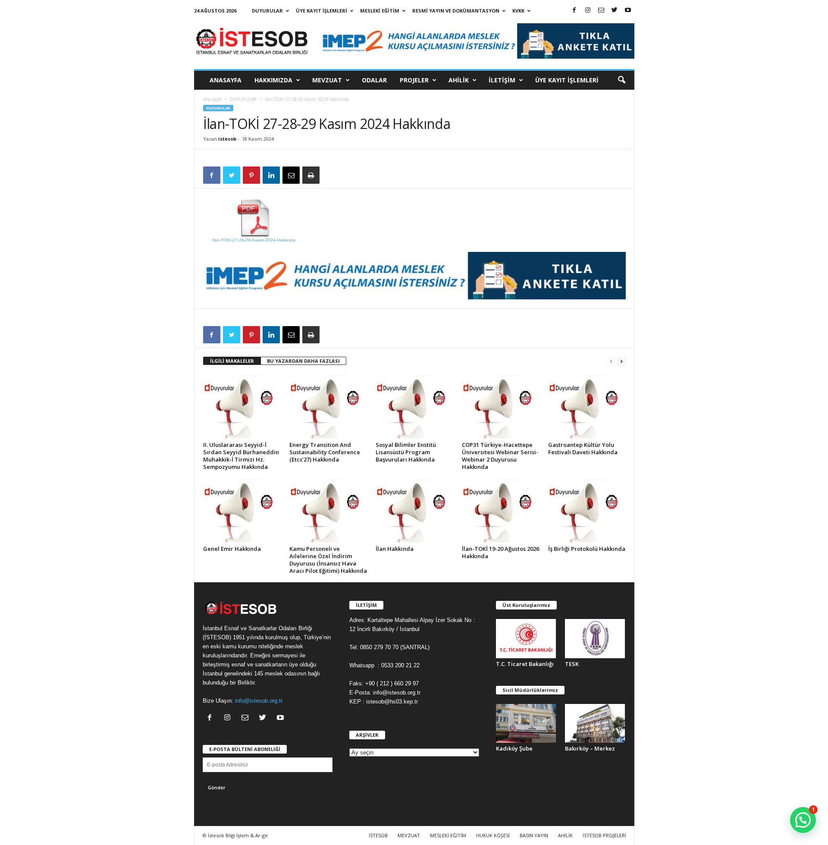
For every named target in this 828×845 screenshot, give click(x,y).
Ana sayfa (212, 99)
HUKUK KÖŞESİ (493, 835)
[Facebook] (574, 10)
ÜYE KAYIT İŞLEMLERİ (321, 10)
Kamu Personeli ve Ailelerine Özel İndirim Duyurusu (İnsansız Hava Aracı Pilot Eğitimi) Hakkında (328, 560)
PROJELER (414, 80)
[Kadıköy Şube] (526, 723)
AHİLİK (458, 80)
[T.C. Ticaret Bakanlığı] (526, 638)
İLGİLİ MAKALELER (232, 361)
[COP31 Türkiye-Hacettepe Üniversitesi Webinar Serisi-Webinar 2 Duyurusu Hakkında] (500, 406)
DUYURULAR (267, 10)
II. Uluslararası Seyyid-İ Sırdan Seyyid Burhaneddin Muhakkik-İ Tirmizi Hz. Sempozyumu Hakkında (241, 456)
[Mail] (601, 10)
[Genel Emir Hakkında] (242, 510)
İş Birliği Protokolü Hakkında (586, 549)
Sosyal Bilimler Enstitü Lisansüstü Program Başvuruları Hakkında (406, 452)
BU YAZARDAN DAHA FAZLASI (303, 361)
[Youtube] (628, 10)
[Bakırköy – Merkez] (595, 723)
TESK (572, 664)
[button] (621, 80)
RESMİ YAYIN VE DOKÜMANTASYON (455, 10)
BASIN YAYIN (534, 835)
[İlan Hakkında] (414, 510)
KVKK (518, 10)
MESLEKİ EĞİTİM (379, 10)
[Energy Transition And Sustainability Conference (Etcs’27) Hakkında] (328, 406)
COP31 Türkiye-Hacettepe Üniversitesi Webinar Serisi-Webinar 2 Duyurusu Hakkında (500, 456)
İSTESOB (378, 835)
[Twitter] (614, 10)
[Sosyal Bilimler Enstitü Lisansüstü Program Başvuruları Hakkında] (414, 406)
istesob (227, 138)
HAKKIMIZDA (273, 80)
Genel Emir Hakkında (232, 549)
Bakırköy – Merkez (590, 748)
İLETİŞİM (502, 80)
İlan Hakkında (395, 549)
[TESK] (595, 638)
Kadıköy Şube (514, 748)
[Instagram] (588, 10)
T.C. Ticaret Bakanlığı (525, 664)
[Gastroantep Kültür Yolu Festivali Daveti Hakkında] (587, 406)
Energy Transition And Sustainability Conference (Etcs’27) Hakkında (324, 452)
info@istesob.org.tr (258, 700)
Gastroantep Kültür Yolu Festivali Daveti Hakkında (583, 448)
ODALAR (374, 80)
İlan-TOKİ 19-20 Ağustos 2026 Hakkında (500, 552)
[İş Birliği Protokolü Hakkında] (587, 510)
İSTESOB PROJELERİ (604, 835)
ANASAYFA (226, 80)
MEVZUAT (327, 80)
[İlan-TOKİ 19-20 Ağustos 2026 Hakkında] (500, 510)
